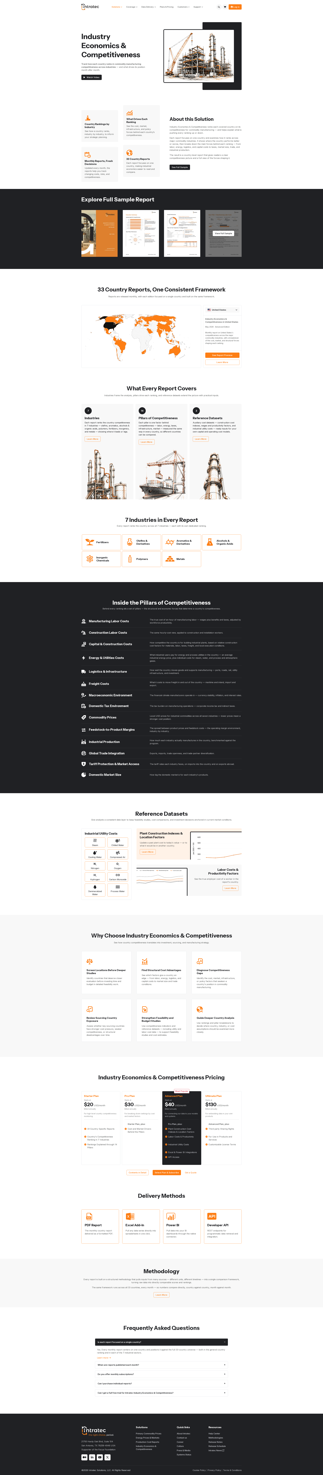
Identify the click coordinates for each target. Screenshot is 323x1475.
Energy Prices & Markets (147, 1437)
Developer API (217, 1225)
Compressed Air (117, 857)
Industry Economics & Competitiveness (146, 1447)
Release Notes (215, 1442)
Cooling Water (95, 857)
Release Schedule (217, 1446)
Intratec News (215, 1450)
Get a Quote (190, 1172)
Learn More (222, 362)
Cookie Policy (199, 1470)
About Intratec (183, 1433)
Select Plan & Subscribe (167, 1172)
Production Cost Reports (147, 1442)
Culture (180, 1446)
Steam (95, 845)
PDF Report (93, 1225)
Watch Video (93, 77)
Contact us (182, 1437)
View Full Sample (223, 233)
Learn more (103, 1357)
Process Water (118, 891)
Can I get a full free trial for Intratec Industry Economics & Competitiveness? (135, 1393)
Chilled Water (117, 845)
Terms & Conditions (232, 1470)
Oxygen (117, 868)
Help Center (214, 1433)
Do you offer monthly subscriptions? (116, 1374)
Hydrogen (95, 879)
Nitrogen (95, 868)
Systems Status (184, 1454)
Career (180, 1442)
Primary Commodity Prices (148, 1433)
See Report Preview (222, 355)
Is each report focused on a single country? (119, 1342)
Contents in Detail (137, 1172)
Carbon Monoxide (117, 879)
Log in (236, 7)
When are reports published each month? (118, 1365)
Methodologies (216, 1437)
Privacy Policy (214, 1470)
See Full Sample (180, 167)
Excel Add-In (135, 1225)
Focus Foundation (106, 1449)
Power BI (172, 1225)
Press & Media (183, 1450)
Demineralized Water (95, 893)
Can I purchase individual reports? (115, 1383)
